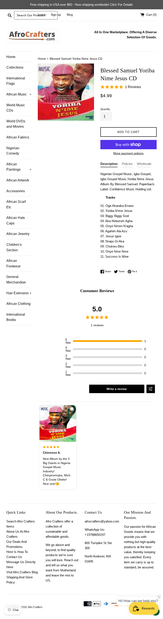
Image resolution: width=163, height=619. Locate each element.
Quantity (105, 109)
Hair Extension (18, 293)
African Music (18, 94)
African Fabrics (17, 137)
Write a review (117, 389)
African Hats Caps (15, 220)
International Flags (15, 81)
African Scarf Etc (16, 204)
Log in (42, 14)
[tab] (109, 164)
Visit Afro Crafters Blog (22, 572)
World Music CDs (15, 107)
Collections (14, 67)
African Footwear (13, 263)
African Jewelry (18, 234)
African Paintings (18, 166)
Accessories (15, 191)
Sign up (56, 14)
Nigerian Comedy (12, 150)
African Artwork (17, 180)
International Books (15, 317)
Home (10, 57)
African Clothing (18, 303)
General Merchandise (16, 279)
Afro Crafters (35, 607)
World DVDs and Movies (15, 123)
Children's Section (14, 247)
